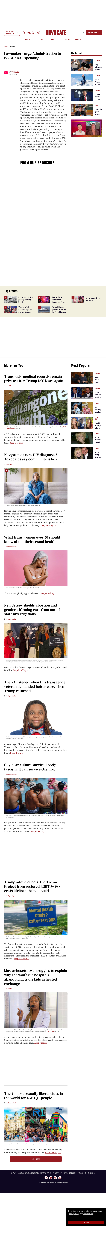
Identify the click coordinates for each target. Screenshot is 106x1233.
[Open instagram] (38, 32)
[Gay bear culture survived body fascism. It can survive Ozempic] (35, 796)
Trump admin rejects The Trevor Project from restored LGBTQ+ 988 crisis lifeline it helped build (32, 886)
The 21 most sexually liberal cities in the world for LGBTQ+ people (33, 1095)
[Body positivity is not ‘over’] (78, 299)
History (67, 39)
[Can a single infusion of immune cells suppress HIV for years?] (44, 299)
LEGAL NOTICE (91, 1173)
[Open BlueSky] (29, 32)
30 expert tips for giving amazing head (25, 299)
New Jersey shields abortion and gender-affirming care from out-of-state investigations (32, 609)
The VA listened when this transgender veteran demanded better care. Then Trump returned (35, 686)
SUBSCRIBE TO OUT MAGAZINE (9, 32)
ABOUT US (21, 1173)
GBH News (51, 1031)
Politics (28, 39)
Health (53, 39)
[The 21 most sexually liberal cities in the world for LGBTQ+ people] (35, 1124)
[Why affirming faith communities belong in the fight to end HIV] (82, 65)
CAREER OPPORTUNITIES (32, 1173)
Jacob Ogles (9, 386)
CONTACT (13, 1173)
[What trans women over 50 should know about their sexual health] (35, 568)
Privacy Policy (74, 1214)
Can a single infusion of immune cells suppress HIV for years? (59, 302)
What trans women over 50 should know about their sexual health (32, 539)
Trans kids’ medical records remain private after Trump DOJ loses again (33, 378)
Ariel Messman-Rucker (11, 547)
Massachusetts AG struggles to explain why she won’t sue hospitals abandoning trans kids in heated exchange (35, 977)
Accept (86, 1222)
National (98, 90)
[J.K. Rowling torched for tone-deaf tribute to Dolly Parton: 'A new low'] (82, 408)
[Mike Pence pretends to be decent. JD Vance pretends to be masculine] (82, 80)
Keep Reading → (17, 442)
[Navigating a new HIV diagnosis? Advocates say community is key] (35, 486)
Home (6, 47)
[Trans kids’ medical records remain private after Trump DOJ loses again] (35, 407)
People (97, 403)
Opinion (78, 39)
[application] (86, 128)
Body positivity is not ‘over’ (93, 299)
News (41, 39)
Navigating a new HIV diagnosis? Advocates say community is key (30, 457)
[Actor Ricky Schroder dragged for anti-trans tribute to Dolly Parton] (82, 453)
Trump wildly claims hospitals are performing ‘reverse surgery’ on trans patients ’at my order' (25, 313)
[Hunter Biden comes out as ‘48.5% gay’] (82, 378)
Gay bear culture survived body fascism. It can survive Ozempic (30, 767)
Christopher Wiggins (11, 619)
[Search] (83, 32)
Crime (97, 105)
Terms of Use (88, 1214)
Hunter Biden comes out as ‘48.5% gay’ (97, 383)
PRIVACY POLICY (57, 1173)
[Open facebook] (24, 32)
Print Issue (97, 418)
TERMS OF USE (82, 1173)
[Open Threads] (33, 32)
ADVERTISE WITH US (45, 1173)
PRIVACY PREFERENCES (70, 1173)
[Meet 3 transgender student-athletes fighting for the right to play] (82, 423)
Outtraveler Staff (15, 71)
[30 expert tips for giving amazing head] (10, 299)
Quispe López (9, 464)
